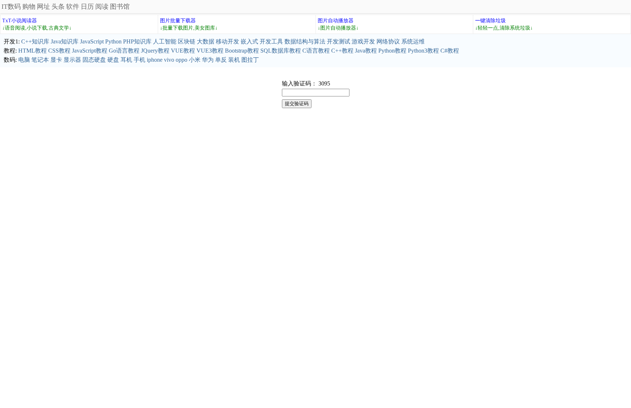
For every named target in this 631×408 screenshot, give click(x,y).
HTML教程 (32, 50)
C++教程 (342, 50)
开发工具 (271, 41)
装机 (234, 60)
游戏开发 (363, 41)
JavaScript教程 (89, 50)
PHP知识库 (137, 41)
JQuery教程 (155, 50)
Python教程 (392, 50)
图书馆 (120, 6)
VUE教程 (183, 50)
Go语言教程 (124, 50)
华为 (208, 60)
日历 (87, 6)
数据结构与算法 (304, 41)
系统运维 (413, 41)
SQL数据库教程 (280, 50)
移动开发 (227, 41)
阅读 (101, 6)
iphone (154, 60)
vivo (169, 60)
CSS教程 (59, 50)
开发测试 (338, 41)
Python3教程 (423, 50)
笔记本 (40, 60)
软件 (72, 6)
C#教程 (449, 50)
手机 (139, 60)
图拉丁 (250, 60)
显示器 (72, 60)
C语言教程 (316, 50)
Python (113, 41)
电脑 (24, 60)
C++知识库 (35, 41)
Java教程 (366, 50)
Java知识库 (65, 41)
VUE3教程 (209, 50)
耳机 (126, 60)
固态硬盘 (94, 60)
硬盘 (113, 60)
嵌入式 (249, 41)
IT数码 (11, 6)
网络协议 (388, 41)
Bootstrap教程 (242, 50)
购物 (28, 6)
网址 (43, 6)
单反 (221, 60)
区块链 (186, 41)
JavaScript (92, 41)
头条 (58, 6)
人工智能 (164, 41)
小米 (194, 60)
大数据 (205, 41)
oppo (181, 60)
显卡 (56, 60)
